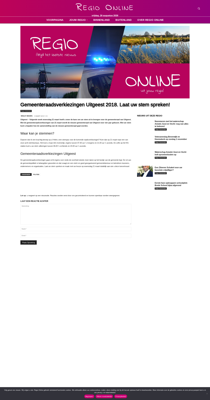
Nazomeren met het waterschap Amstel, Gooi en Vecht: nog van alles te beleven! (171, 123)
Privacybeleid (120, 396)
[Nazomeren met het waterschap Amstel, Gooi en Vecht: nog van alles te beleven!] (145, 125)
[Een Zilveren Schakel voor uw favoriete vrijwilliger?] (145, 171)
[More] (60, 182)
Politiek (36, 174)
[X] (46, 182)
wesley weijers (26, 116)
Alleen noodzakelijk (104, 396)
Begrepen (89, 396)
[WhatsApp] (53, 182)
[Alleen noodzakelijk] (207, 393)
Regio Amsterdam (26, 111)
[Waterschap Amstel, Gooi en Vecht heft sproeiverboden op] (145, 155)
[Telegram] (38, 182)
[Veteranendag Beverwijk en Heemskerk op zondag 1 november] (145, 140)
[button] (199, 8)
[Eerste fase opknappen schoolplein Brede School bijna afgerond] (145, 186)
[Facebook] (24, 182)
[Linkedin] (31, 182)
